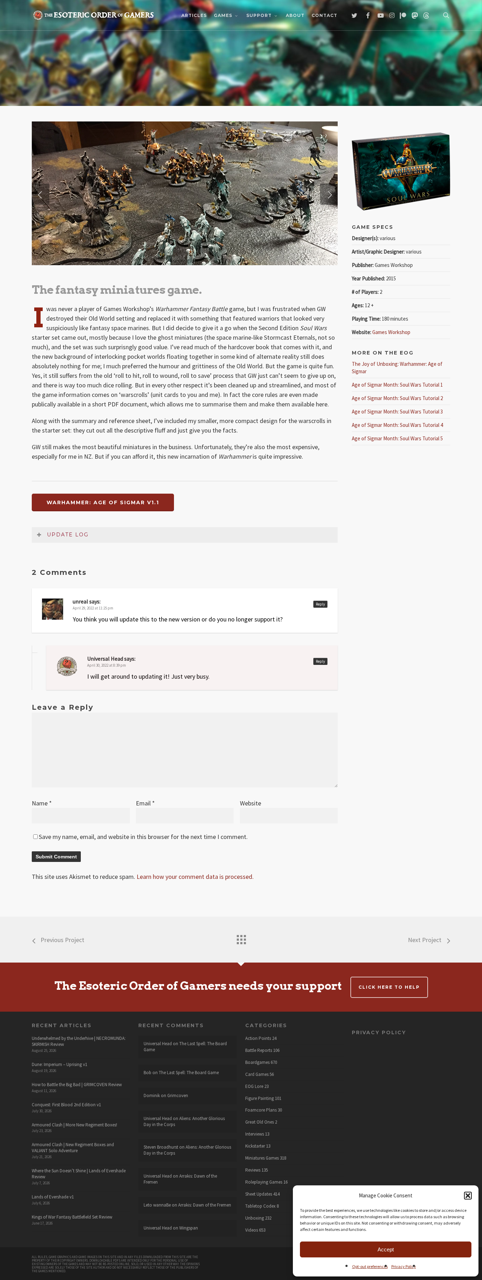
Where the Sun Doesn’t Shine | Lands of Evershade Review (79, 1174)
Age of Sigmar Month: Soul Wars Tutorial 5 (397, 438)
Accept (386, 1249)
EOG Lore (254, 1086)
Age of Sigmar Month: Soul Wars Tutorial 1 (397, 384)
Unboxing (254, 1218)
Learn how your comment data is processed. (195, 877)
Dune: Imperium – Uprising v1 (59, 1064)
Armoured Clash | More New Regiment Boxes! (74, 1125)
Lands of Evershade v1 (53, 1197)
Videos (251, 1230)
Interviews (254, 1134)
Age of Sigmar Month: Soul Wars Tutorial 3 (397, 411)
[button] (467, 1195)
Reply (320, 604)
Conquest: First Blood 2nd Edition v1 (66, 1105)
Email (145, 803)
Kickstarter (255, 1146)
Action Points (258, 1038)
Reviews (252, 1170)
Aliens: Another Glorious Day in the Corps (184, 1121)
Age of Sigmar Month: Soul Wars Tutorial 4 (397, 425)
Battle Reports (258, 1050)
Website (250, 803)
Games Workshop (391, 332)
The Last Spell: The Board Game (185, 1047)
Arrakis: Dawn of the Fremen (180, 1179)
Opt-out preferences (370, 1266)
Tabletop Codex (260, 1206)
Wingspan (188, 1228)
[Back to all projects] (241, 938)
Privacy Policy (403, 1266)
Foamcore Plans (261, 1110)
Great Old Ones (259, 1122)
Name (42, 803)
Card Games (257, 1074)
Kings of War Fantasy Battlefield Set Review (72, 1217)
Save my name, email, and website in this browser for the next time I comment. (143, 837)
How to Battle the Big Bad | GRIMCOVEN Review (77, 1085)
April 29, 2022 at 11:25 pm (93, 608)
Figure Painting (259, 1098)
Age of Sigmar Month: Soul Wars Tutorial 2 (397, 398)
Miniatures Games (262, 1158)
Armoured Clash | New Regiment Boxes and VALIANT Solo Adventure (73, 1148)
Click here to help (389, 987)
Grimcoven (177, 1096)
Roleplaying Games (263, 1182)
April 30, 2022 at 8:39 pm (106, 665)
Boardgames (257, 1062)
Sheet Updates (258, 1194)
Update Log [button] (68, 534)
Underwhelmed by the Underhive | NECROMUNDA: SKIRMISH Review (79, 1041)
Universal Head (105, 658)
